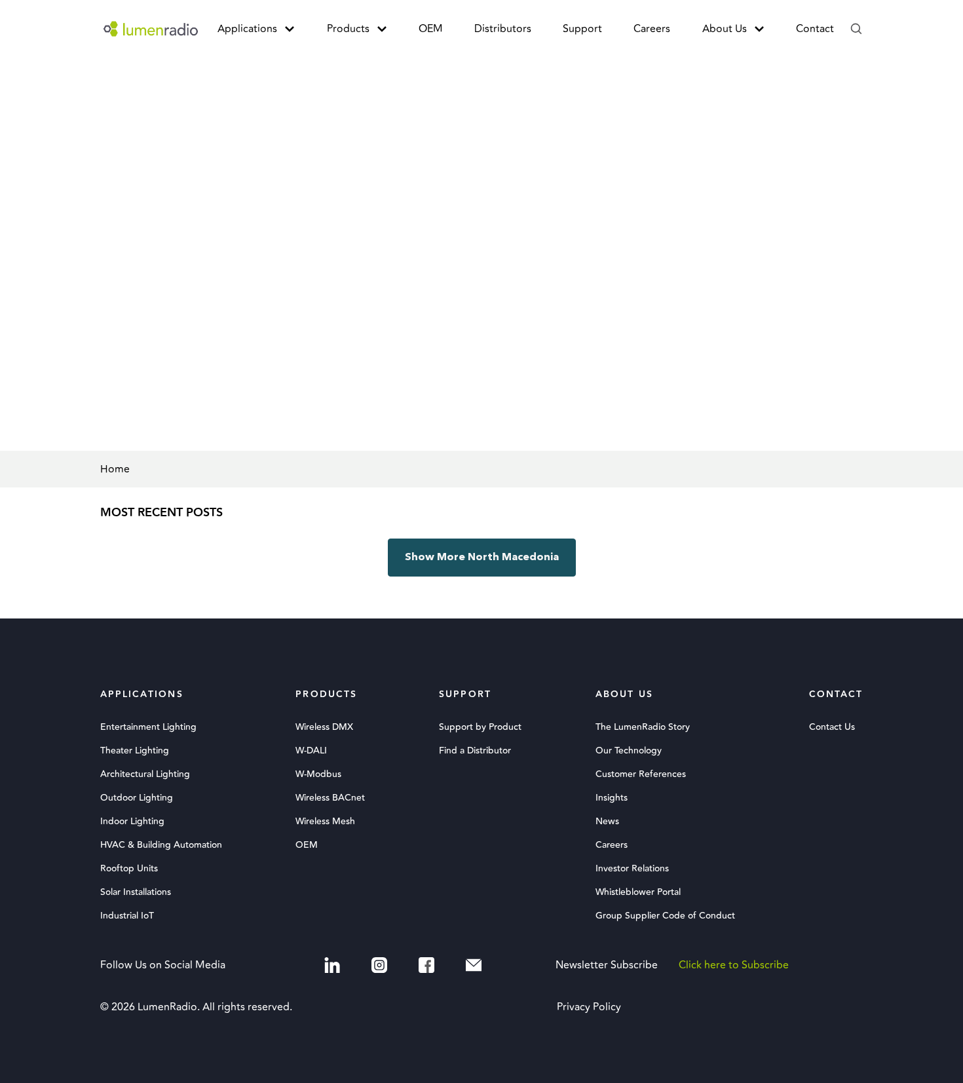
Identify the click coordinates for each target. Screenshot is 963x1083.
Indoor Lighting (132, 821)
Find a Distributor (475, 751)
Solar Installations (135, 892)
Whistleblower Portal (638, 892)
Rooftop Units (129, 869)
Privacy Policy (589, 1007)
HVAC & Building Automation (161, 845)
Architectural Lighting (145, 774)
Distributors (502, 29)
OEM (431, 29)
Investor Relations (632, 869)
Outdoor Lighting (136, 798)
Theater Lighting (134, 751)
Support (582, 29)
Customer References (640, 774)
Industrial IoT (127, 916)
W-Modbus (318, 774)
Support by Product (480, 727)
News (607, 821)
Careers (651, 29)
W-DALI (311, 751)
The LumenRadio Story (642, 727)
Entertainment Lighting (148, 727)
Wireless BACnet (330, 798)
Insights (611, 798)
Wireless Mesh (325, 821)
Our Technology (628, 751)
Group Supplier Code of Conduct (665, 916)
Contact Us (832, 727)
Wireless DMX (324, 727)
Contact (815, 29)
